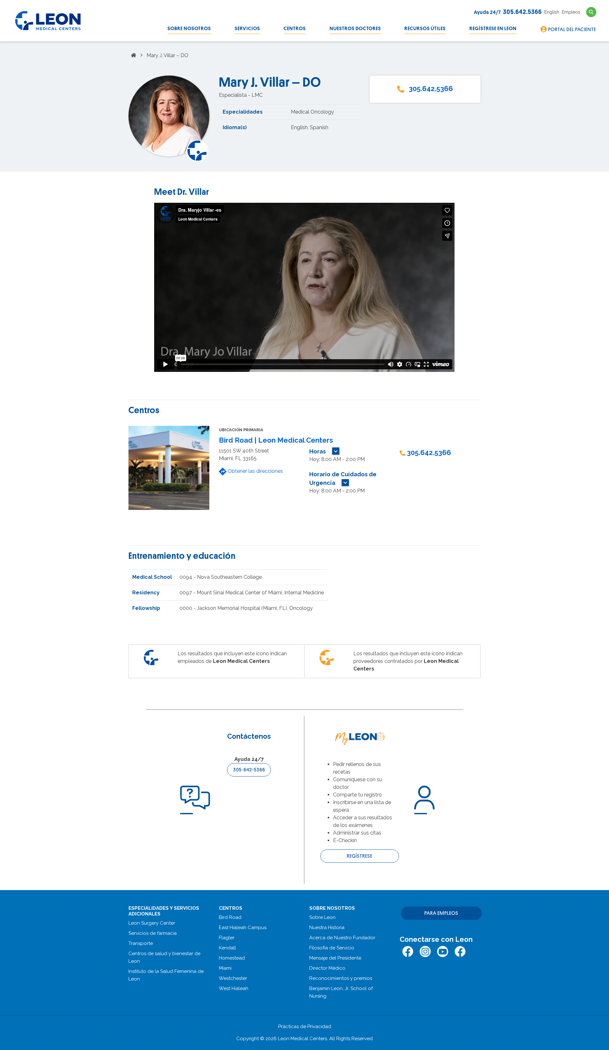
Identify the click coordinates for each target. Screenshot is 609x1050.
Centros (295, 28)
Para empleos (441, 913)
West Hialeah (233, 988)
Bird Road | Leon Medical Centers (276, 440)
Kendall (227, 948)
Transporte (140, 943)
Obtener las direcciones (254, 471)
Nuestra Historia (326, 927)
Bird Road (230, 917)
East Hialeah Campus (242, 927)
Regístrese (359, 856)
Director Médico (327, 968)
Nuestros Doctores (355, 28)
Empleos (571, 12)
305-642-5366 (249, 769)
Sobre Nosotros (189, 28)
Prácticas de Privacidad (304, 1026)
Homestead (232, 958)
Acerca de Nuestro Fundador (342, 938)
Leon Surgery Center (151, 923)
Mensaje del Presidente (335, 958)
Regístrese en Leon (493, 28)
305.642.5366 (431, 88)
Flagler (226, 938)
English (551, 12)
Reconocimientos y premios (340, 978)
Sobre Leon (322, 917)
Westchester (233, 978)
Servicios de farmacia (152, 933)
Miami (225, 968)
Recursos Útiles (425, 28)
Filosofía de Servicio (331, 948)
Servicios (247, 28)
